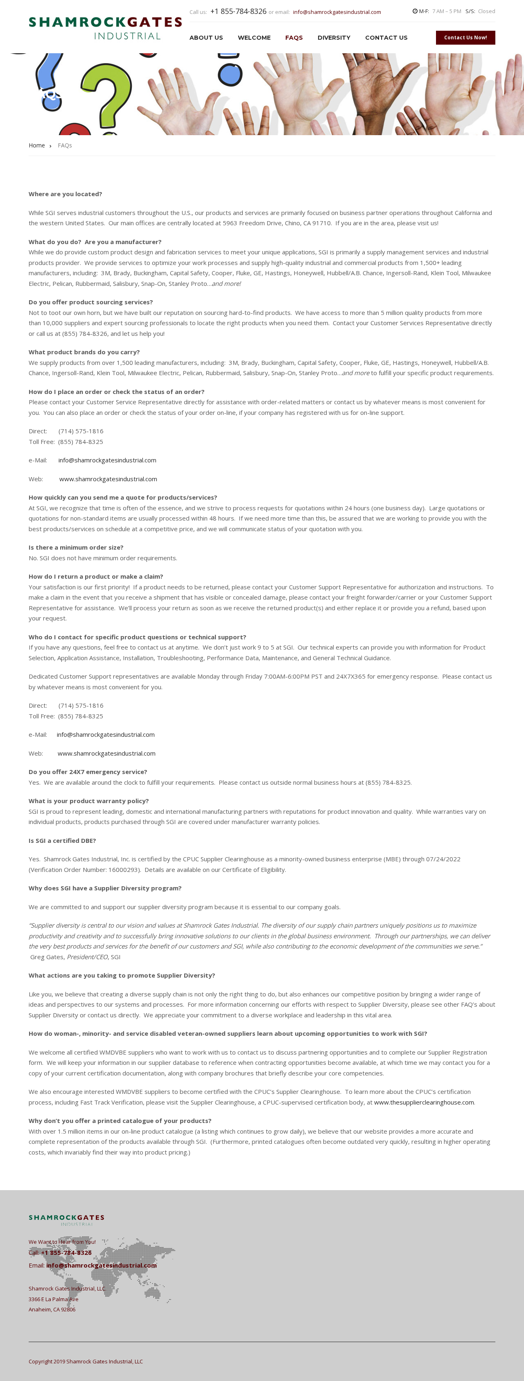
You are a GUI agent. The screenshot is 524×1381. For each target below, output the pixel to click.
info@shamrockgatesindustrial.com (337, 12)
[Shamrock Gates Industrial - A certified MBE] (105, 26)
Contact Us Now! (465, 37)
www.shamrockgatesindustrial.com (108, 479)
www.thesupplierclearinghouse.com (424, 1102)
